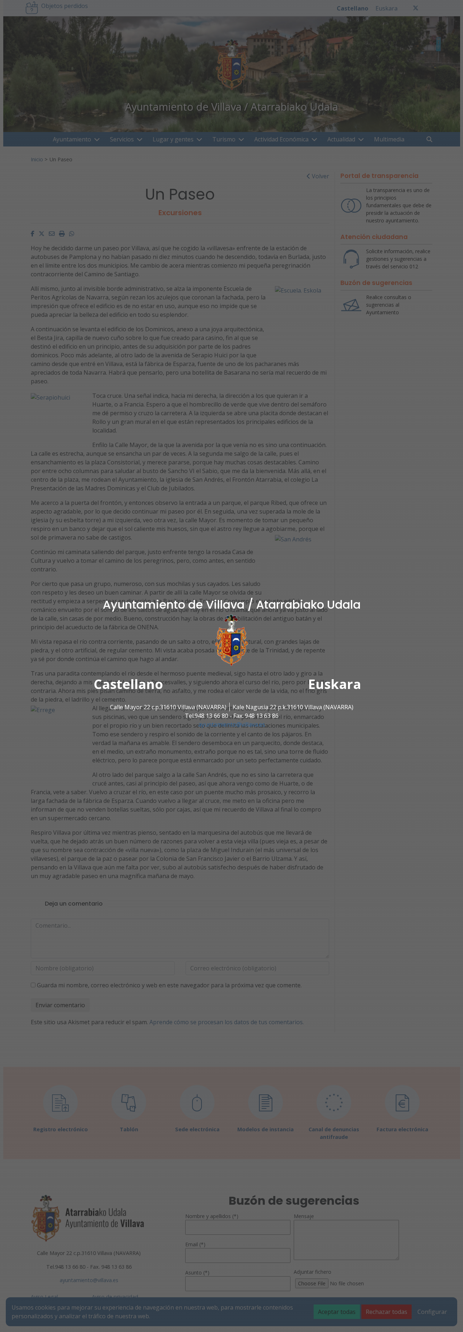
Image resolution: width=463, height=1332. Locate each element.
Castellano (128, 684)
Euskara (334, 684)
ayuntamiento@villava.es (231, 724)
